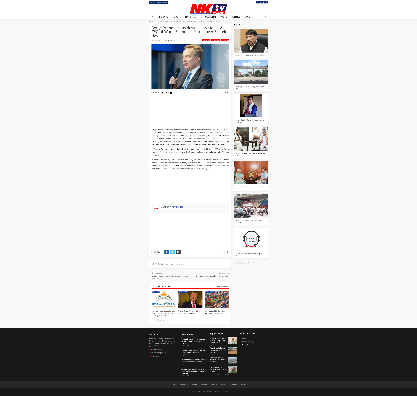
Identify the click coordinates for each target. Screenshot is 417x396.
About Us (245, 339)
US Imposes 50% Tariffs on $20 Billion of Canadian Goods (193, 361)
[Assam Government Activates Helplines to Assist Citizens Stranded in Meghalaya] (251, 239)
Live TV (177, 17)
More (247, 17)
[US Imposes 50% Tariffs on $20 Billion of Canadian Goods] (217, 299)
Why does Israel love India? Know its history (212, 276)
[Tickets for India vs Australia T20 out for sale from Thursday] (232, 360)
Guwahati (233, 384)
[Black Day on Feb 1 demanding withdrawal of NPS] (232, 369)
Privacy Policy (246, 345)
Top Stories (225, 40)
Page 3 (223, 17)
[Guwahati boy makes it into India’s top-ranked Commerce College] (232, 340)
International (208, 17)
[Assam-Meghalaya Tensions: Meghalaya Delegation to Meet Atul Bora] (251, 41)
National (190, 17)
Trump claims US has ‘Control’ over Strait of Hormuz (193, 351)
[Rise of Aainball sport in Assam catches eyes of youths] (232, 350)
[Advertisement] (168, 9)
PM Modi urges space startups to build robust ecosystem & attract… (193, 341)
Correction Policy (247, 342)
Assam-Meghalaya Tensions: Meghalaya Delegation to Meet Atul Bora (193, 371)
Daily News (206, 40)
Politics (235, 17)
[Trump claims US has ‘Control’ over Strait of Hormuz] (190, 299)
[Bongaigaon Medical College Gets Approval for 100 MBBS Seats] (251, 72)
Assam (194, 384)
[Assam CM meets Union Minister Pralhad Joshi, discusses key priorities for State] (251, 139)
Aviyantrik (225, 392)
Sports (243, 384)
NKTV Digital (176, 206)
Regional (163, 17)
